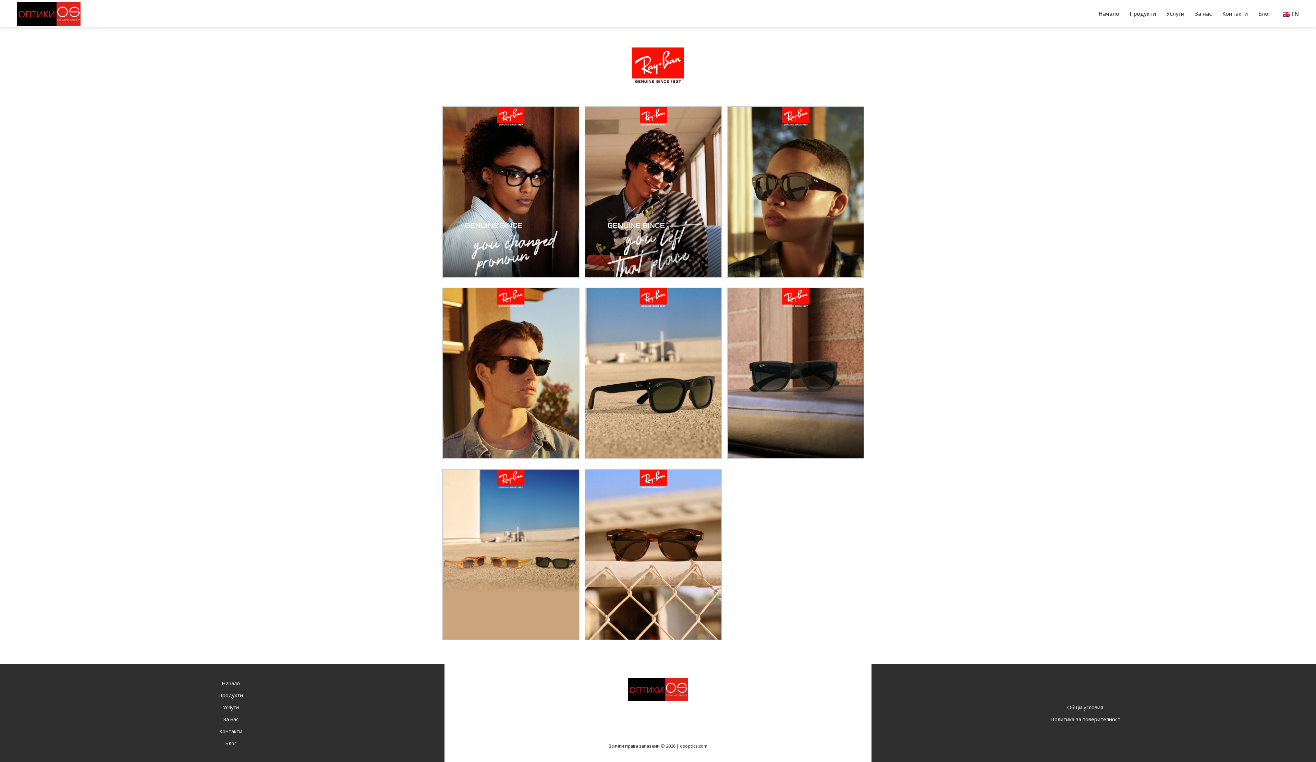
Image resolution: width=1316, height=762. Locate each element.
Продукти (1143, 13)
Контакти (1235, 13)
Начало (1108, 13)
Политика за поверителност (1085, 719)
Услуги (1175, 13)
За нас (1203, 13)
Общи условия (1085, 707)
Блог (1264, 13)
